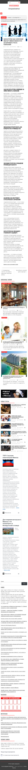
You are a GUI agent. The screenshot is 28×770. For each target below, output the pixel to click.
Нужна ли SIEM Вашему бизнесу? (8, 625)
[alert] (14, 755)
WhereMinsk (13, 46)
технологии (21, 380)
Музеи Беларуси (5, 736)
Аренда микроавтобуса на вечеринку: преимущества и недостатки (17, 425)
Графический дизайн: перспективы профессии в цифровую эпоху (17, 417)
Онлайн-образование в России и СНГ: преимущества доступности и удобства (19, 432)
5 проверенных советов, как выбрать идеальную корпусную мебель (6, 272)
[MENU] (1, 13)
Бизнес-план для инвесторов (11, 264)
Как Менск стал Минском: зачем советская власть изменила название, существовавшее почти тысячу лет (14, 719)
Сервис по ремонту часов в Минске (9, 687)
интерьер (20, 310)
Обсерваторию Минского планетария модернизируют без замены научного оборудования (10, 732)
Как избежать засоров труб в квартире (21, 271)
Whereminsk (14, 5)
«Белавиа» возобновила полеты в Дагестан (12, 656)
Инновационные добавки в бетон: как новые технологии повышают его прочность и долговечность (13, 377)
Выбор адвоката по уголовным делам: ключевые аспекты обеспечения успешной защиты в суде (19, 447)
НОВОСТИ (9, 283)
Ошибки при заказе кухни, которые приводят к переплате (14, 308)
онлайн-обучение (15, 436)
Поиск (2, 581)
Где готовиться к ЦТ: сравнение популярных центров (18, 405)
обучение (20, 344)
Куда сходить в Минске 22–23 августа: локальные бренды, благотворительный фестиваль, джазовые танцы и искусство (13, 591)
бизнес (20, 46)
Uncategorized (4, 24)
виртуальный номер (15, 443)
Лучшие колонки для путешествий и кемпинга (11, 618)
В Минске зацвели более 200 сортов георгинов (12, 594)
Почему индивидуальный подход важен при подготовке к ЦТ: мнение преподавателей (13, 342)
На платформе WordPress (7, 766)
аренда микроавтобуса (16, 429)
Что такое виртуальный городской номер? (16, 440)
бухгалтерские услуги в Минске (11, 68)
